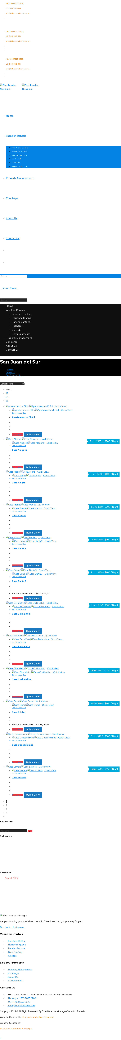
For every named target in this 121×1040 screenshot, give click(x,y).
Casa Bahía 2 (19, 548)
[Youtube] (7, 863)
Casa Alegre (18, 482)
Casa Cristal (18, 712)
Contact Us (12, 349)
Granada (16, 330)
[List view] (2, 380)
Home (9, 305)
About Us (11, 345)
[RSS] (7, 867)
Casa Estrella (19, 777)
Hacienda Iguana (21, 318)
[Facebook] (7, 845)
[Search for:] (18, 288)
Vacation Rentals (15, 310)
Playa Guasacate (21, 334)
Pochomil (17, 325)
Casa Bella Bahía (21, 613)
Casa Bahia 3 (19, 581)
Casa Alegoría (19, 450)
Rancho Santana (21, 321)
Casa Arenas (19, 515)
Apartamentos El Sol (23, 417)
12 (7, 393)
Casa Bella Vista (21, 646)
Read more (17, 434)
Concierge (12, 341)
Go (30, 831)
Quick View (60, 406)
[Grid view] (1, 380)
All (7, 400)
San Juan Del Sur (21, 314)
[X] (7, 841)
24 (7, 397)
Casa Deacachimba (22, 745)
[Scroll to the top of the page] (1, 1034)
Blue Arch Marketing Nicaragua (38, 1017)
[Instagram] (7, 849)
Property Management (19, 337)
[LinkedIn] (7, 852)
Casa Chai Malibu (21, 679)
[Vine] (7, 860)
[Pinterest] (7, 856)
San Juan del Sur (14, 375)
